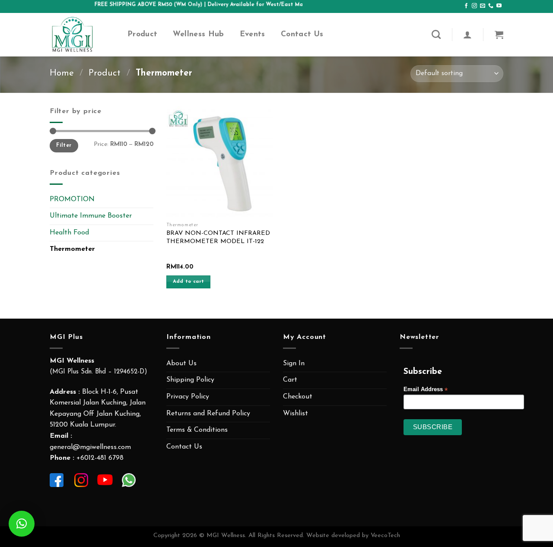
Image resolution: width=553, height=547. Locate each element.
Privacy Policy (187, 396)
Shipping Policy (190, 379)
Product (142, 34)
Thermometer (72, 249)
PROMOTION (72, 199)
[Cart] (499, 34)
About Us (181, 363)
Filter (63, 145)
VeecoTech (385, 535)
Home (62, 73)
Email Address (426, 389)
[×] (22, 524)
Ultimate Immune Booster (91, 215)
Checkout (297, 396)
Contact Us (302, 34)
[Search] (436, 34)
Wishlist (295, 413)
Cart (290, 379)
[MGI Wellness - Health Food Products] (82, 34)
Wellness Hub (198, 34)
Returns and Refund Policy (208, 413)
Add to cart (188, 281)
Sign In (294, 363)
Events (252, 34)
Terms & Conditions (197, 430)
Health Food (69, 232)
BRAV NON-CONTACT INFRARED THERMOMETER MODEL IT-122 (218, 237)
